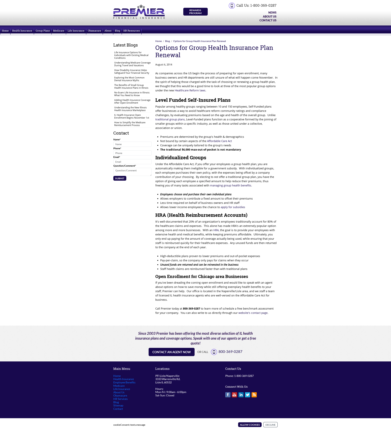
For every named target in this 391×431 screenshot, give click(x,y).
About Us (269, 16)
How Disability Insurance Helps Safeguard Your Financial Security (131, 71)
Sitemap (118, 405)
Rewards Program (195, 11)
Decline (270, 424)
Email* (116, 156)
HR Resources (131, 30)
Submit (119, 178)
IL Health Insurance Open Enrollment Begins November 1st (131, 116)
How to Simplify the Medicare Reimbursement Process (129, 124)
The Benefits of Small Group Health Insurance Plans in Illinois (131, 86)
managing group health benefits (230, 185)
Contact (118, 408)
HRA (216, 230)
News (272, 12)
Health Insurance (22, 30)
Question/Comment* (124, 165)
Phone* (117, 148)
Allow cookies (250, 424)
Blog (117, 30)
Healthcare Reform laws (190, 90)
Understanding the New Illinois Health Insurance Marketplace (130, 109)
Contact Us (267, 20)
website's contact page (253, 313)
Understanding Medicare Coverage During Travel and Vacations (132, 64)
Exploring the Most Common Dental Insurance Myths (129, 79)
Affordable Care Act (219, 141)
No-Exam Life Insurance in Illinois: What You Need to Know (132, 94)
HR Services (120, 398)
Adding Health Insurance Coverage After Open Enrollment (132, 101)
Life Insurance (76, 30)
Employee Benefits (124, 382)
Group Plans (43, 30)
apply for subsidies (233, 207)
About (107, 30)
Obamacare (94, 30)
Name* (117, 139)
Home (5, 30)
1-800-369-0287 (263, 5)
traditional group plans (170, 119)
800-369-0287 (230, 351)
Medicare (58, 30)
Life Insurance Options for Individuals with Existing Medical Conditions (131, 55)
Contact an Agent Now (171, 352)
